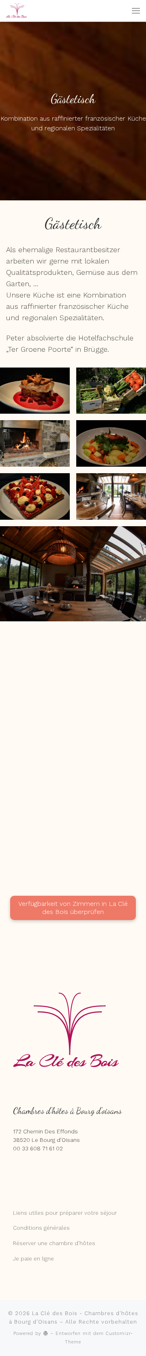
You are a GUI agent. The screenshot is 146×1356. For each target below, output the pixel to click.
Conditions (27, 1227)
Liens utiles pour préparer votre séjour (65, 1212)
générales (56, 1227)
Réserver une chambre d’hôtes (54, 1243)
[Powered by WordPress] (45, 1333)
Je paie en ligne (33, 1258)
